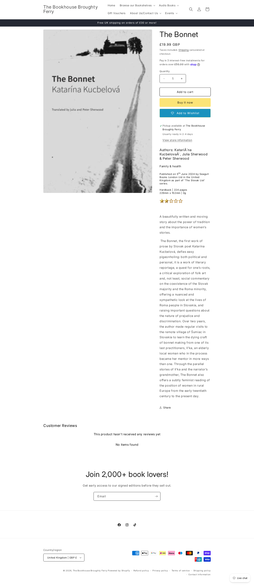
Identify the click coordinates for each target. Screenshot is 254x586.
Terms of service (181, 570)
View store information (177, 140)
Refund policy (141, 570)
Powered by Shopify (119, 570)
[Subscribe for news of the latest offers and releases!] (156, 496)
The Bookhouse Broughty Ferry (90, 570)
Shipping (184, 50)
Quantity (165, 71)
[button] (137, 5)
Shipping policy (202, 570)
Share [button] (167, 407)
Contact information (199, 574)
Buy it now (185, 102)
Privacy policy (160, 570)
